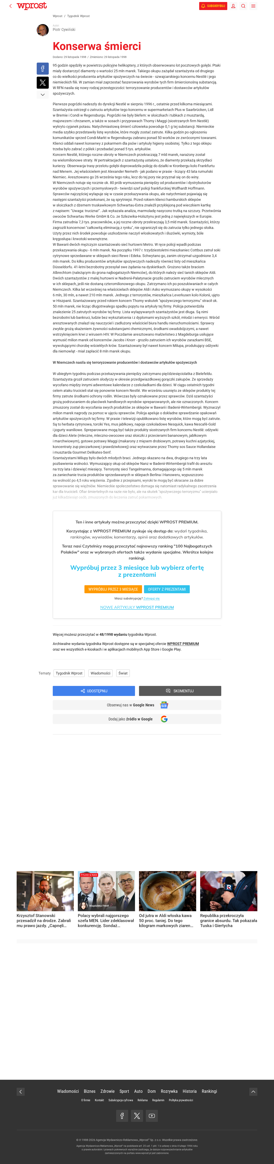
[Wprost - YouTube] (152, 1116)
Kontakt (99, 1100)
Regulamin (158, 1100)
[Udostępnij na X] (43, 83)
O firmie (85, 1100)
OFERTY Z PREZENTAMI (167, 589)
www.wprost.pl (143, 1153)
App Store (151, 649)
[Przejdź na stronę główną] (11, 6)
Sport (124, 1091)
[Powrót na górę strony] (253, 1092)
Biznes (89, 1091)
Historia (190, 1091)
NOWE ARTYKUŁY (137, 607)
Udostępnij (97, 691)
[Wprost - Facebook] (122, 1116)
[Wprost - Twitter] (137, 1116)
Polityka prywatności (181, 1100)
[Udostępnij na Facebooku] (43, 69)
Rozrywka (169, 1091)
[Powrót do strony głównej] (21, 1092)
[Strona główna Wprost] (32, 6)
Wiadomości (100, 673)
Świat (123, 673)
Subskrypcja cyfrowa (121, 1100)
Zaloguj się (151, 598)
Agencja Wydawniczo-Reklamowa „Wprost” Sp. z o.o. (128, 1140)
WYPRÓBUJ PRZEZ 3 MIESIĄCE (113, 589)
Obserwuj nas (130, 705)
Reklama (143, 1100)
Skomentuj (184, 691)
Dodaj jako (131, 719)
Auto (138, 1091)
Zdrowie (107, 1091)
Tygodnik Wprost (69, 673)
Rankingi (209, 1091)
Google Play (171, 649)
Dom (152, 1091)
